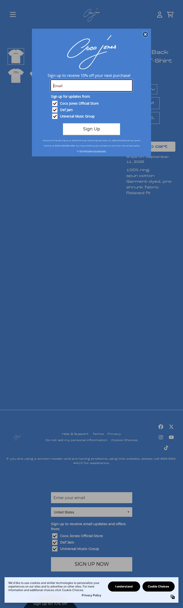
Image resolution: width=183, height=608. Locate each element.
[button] (145, 34)
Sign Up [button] (91, 129)
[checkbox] (92, 103)
